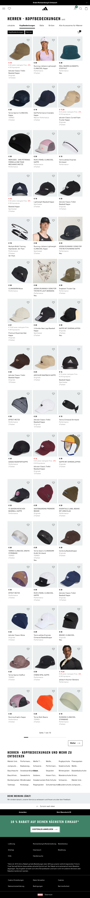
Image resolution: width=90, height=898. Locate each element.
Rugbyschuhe (64, 761)
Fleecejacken (77, 761)
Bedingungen (38, 886)
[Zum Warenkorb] (86, 8)
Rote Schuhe (51, 780)
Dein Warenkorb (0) (64, 812)
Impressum (37, 850)
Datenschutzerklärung (16, 886)
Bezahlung (62, 850)
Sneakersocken (39, 780)
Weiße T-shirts (36, 762)
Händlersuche (38, 856)
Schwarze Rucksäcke (63, 780)
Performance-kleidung (52, 766)
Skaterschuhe (64, 766)
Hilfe (9, 856)
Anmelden (23, 812)
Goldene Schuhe (36, 776)
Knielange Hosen (24, 785)
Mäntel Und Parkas (12, 762)
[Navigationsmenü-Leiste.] (4, 8)
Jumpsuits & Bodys (13, 766)
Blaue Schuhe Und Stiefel (38, 771)
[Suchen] (80, 8)
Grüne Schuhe (75, 776)
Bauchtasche (13, 771)
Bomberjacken (13, 780)
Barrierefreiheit (63, 886)
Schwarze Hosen (37, 766)
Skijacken (50, 771)
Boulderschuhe (65, 785)
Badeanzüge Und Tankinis (25, 766)
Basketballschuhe (79, 771)
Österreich (48, 895)
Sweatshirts (25, 775)
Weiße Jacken (74, 766)
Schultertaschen (52, 785)
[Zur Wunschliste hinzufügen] (28, 40)
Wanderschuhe (65, 775)
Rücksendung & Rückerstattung (44, 844)
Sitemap (11, 850)
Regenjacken (38, 785)
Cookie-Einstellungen (16, 880)
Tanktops (11, 785)
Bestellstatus (63, 844)
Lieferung (11, 844)
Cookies (61, 880)
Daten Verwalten (39, 880)
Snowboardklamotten (29, 771)
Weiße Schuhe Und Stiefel (51, 762)
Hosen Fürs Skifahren (50, 776)
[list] (45, 25)
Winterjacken (64, 771)
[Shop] (45, 9)
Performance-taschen (26, 762)
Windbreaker (25, 780)
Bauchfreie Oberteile (12, 776)
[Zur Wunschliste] (9, 8)
